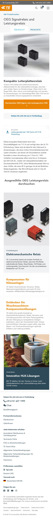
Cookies (6, 510)
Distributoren (8, 419)
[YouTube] (12, 491)
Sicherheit (26, 510)
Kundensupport (10, 409)
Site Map (35, 510)
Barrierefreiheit (16, 510)
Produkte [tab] (35, 29)
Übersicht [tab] (19, 29)
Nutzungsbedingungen (11, 507)
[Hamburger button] (48, 8)
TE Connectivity (6, 8)
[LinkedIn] (8, 491)
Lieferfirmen (8, 423)
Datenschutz (25, 507)
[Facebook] (4, 491)
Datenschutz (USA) (37, 507)
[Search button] (36, 7)
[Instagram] (16, 491)
